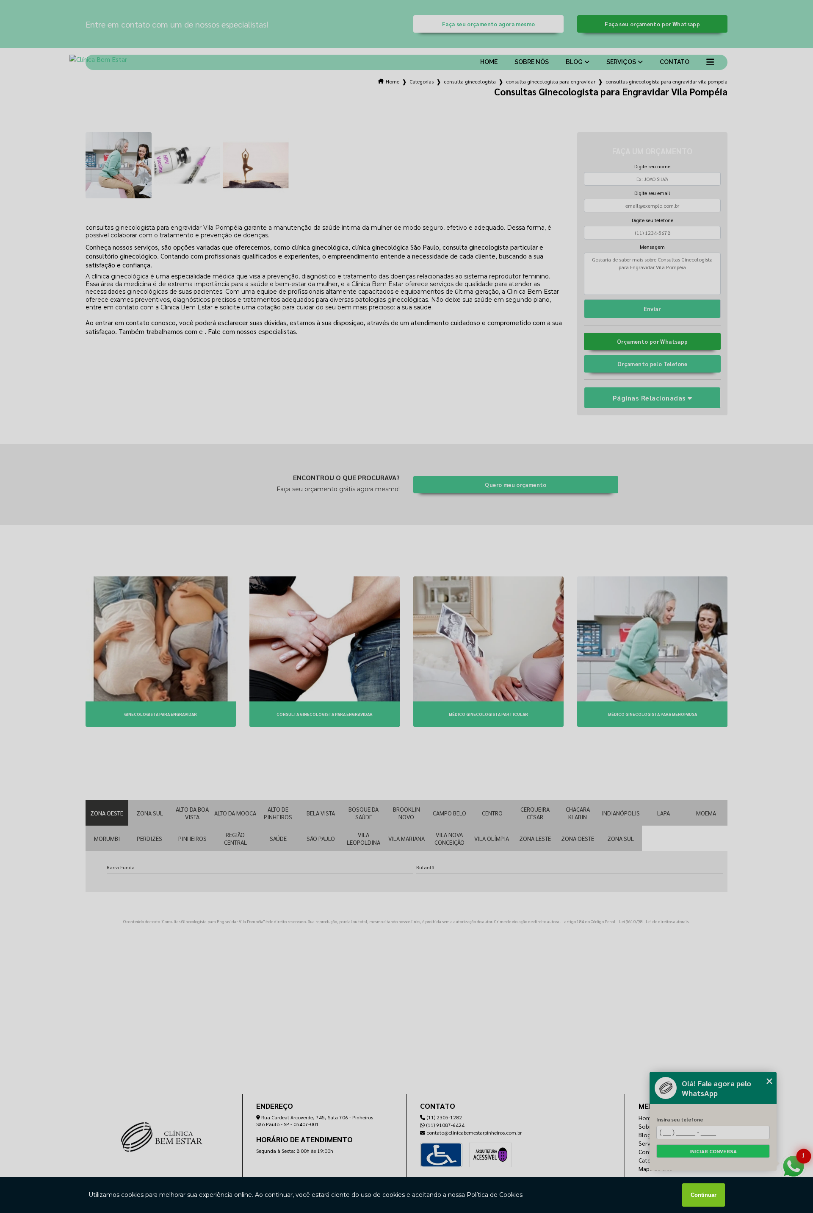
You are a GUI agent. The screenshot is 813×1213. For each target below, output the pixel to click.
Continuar (703, 1195)
